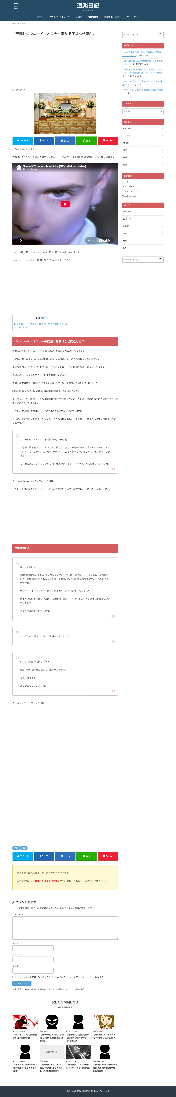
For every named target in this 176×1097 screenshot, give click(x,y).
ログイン (126, 182)
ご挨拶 (79, 17)
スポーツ (127, 136)
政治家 (126, 143)
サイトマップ (133, 17)
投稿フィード (128, 187)
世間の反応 (21, 327)
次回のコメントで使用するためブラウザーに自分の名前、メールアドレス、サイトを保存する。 (60, 977)
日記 (125, 150)
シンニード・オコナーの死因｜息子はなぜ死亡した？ (42, 324)
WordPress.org (129, 196)
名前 (15, 943)
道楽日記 (88, 5)
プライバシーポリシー (59, 17)
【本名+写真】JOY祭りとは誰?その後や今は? (142, 90)
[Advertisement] (65, 59)
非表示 (45, 318)
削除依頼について (112, 17)
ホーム (40, 17)
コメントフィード (130, 191)
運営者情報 (93, 17)
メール (16, 955)
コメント (18, 915)
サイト (15, 966)
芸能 (25, 848)
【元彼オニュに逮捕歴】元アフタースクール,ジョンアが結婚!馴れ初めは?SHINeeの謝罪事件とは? (142, 72)
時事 (17, 848)
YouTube (127, 128)
